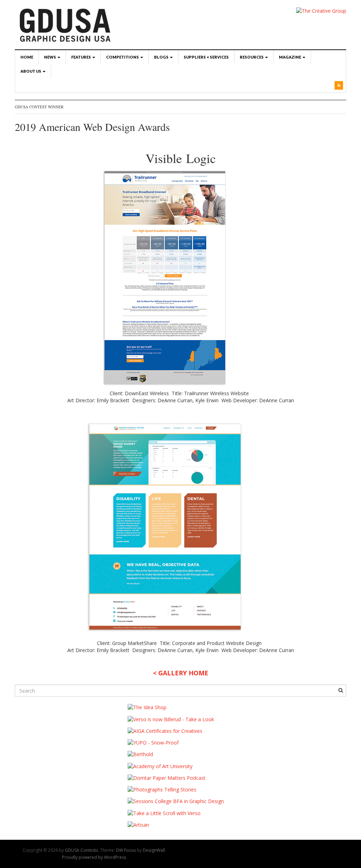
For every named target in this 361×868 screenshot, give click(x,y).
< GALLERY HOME (180, 673)
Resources (252, 57)
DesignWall (154, 850)
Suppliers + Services (206, 57)
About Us (31, 71)
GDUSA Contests (81, 850)
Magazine (290, 57)
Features (81, 57)
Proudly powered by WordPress (94, 857)
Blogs (161, 57)
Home (26, 57)
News (50, 57)
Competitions (123, 57)
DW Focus (126, 850)
